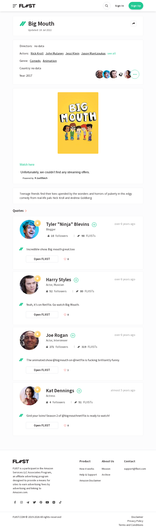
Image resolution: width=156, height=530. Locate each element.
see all (111, 53)
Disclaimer (137, 517)
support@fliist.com (135, 468)
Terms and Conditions (131, 525)
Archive (106, 474)
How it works (87, 468)
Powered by (27, 178)
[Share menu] (133, 23)
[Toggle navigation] (15, 6)
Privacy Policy (135, 521)
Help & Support (88, 474)
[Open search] (106, 5)
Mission (106, 468)
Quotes (18, 211)
